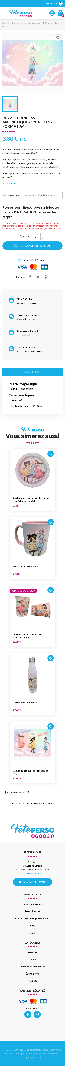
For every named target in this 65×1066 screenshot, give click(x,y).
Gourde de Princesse (25, 702)
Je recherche (51, 3)
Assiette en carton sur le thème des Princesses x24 (31, 500)
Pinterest (46, 277)
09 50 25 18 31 (34, 873)
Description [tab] (32, 371)
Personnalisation (35, 245)
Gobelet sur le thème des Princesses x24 (27, 636)
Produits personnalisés (32, 966)
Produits (32, 952)
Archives (32, 980)
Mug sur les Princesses (26, 566)
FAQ (32, 925)
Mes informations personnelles (32, 918)
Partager (30, 277)
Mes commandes (32, 904)
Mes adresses (32, 911)
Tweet (38, 277)
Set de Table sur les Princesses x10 (30, 772)
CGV (32, 932)
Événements (32, 973)
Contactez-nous (34, 881)
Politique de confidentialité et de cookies (37, 1053)
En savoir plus (9, 183)
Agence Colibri (32, 1057)
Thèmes (32, 959)
